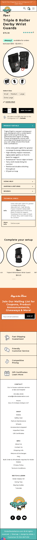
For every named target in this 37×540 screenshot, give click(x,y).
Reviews (7, 191)
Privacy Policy (18, 465)
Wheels (18, 424)
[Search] (24, 8)
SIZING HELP (8, 181)
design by (24, 534)
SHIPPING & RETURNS (12, 186)
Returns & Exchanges (18, 453)
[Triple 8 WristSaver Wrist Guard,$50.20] (18, 255)
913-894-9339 (18, 394)
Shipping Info (18, 450)
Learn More (18, 4)
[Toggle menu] (33, 8)
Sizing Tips (18, 482)
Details (23, 118)
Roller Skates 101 (19, 479)
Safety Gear (19, 418)
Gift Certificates (18, 433)
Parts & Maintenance (18, 421)
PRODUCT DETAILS (11, 126)
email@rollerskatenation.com (18, 396)
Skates (18, 415)
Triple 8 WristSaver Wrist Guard (18, 272)
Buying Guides (18, 485)
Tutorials (18, 488)
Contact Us (18, 447)
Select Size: (7, 91)
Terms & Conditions (18, 468)
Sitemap (15, 534)
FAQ (18, 456)
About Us (18, 444)
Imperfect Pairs (18, 430)
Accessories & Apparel (19, 427)
